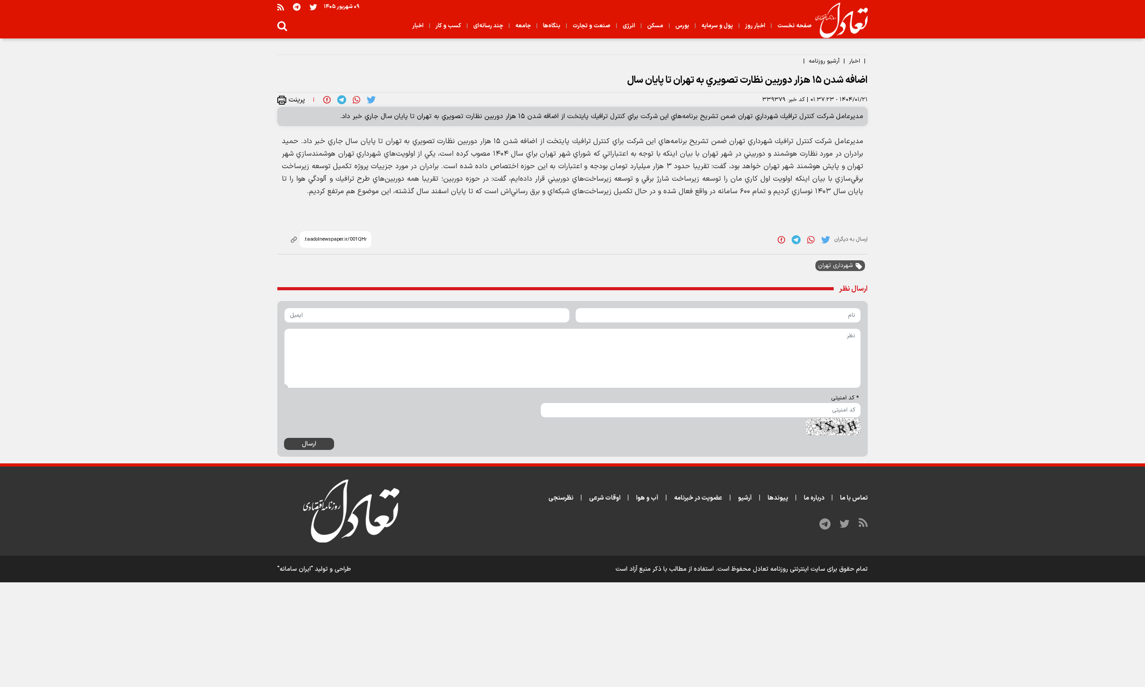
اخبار (854, 61)
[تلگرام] (297, 7)
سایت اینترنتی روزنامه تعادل (789, 569)
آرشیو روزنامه (824, 61)
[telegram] (341, 99)
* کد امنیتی (845, 398)
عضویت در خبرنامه (698, 498)
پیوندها (778, 498)
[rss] (280, 7)
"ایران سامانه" (295, 569)
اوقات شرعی (604, 498)
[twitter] (371, 99)
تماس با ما (854, 498)
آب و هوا (647, 498)
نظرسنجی (560, 498)
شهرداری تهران (835, 265)
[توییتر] (313, 7)
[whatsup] (356, 99)
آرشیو (745, 498)
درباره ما (814, 498)
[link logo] (838, 20)
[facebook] (326, 99)
